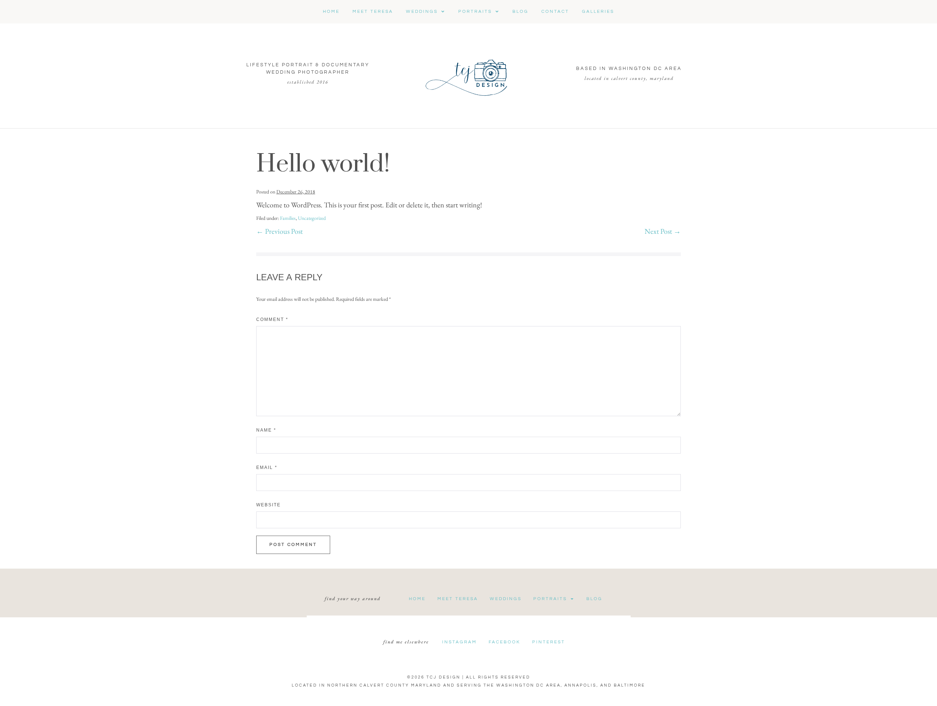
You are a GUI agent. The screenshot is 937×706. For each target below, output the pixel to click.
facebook (504, 642)
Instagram (459, 642)
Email (266, 467)
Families (288, 218)
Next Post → (663, 231)
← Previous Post (279, 231)
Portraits (550, 598)
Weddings (506, 598)
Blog (594, 598)
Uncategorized (312, 218)
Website (268, 504)
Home (417, 598)
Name (266, 430)
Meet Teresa (457, 598)
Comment (272, 319)
